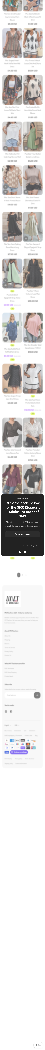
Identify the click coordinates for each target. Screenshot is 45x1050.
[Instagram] (20, 552)
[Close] (40, 497)
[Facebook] (25, 552)
